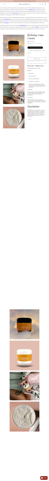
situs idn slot (7, 19)
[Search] (40, 4)
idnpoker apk (32, 9)
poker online (15, 13)
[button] (4, 4)
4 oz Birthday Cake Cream (35, 47)
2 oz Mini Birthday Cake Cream (36, 50)
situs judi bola (22, 25)
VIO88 (36, 27)
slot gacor (6, 22)
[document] (24, 370)
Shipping (29, 43)
